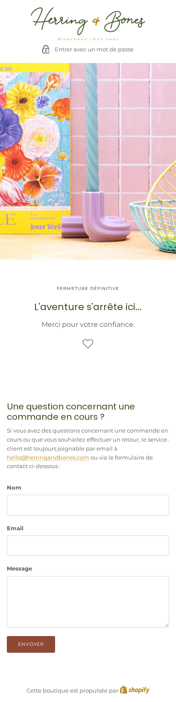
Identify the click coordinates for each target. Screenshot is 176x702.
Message (19, 568)
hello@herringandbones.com (48, 457)
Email (15, 528)
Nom (14, 487)
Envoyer (31, 644)
